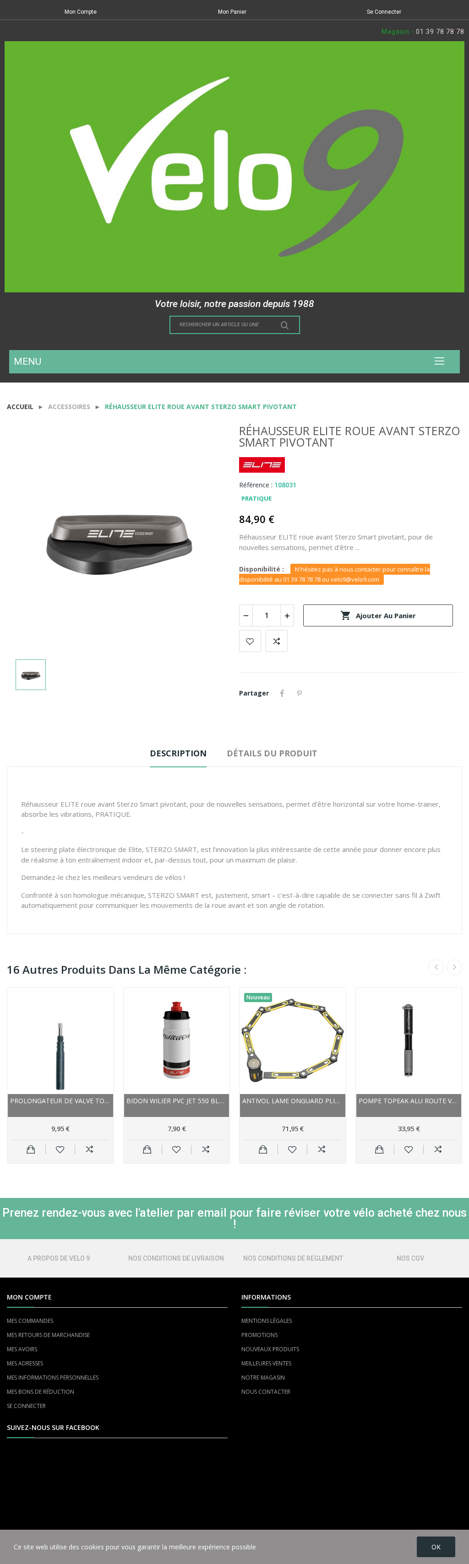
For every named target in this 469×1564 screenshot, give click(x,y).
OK (436, 1546)
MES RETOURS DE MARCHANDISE (48, 1335)
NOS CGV (410, 1258)
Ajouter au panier (378, 615)
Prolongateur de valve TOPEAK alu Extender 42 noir (60, 1100)
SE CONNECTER (26, 1406)
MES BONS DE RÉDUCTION (40, 1392)
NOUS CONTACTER (265, 1392)
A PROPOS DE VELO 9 (58, 1258)
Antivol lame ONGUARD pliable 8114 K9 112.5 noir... (292, 1100)
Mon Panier (232, 12)
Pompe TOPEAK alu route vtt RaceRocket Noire (409, 1100)
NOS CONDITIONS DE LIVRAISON (176, 1258)
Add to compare (277, 641)
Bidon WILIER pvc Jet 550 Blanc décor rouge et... (176, 1100)
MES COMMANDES (30, 1321)
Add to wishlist (250, 641)
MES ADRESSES (25, 1363)
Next (454, 967)
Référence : (256, 484)
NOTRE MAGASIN (263, 1377)
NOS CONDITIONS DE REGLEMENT (293, 1258)
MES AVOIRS (22, 1349)
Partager (282, 693)
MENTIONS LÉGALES (266, 1321)
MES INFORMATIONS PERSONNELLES (52, 1377)
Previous (436, 967)
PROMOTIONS (259, 1335)
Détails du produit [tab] (272, 753)
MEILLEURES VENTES (266, 1363)
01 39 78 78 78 (440, 31)
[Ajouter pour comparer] (89, 1149)
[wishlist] (60, 1149)
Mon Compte (81, 12)
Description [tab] (178, 753)
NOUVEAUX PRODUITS (270, 1349)
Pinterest (299, 693)
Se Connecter (384, 12)
